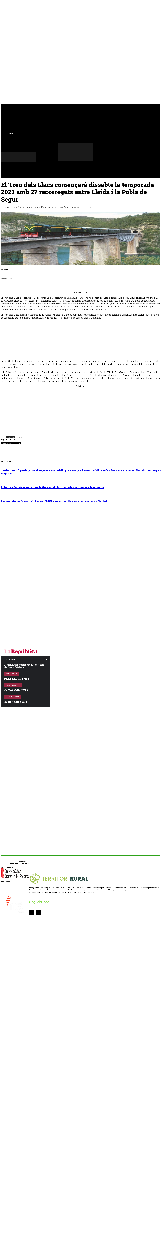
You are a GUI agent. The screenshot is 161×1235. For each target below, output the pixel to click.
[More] (47, 284)
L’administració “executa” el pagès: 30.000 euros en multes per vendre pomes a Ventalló (55, 501)
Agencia (4, 269)
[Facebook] (59, 163)
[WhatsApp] (30, 284)
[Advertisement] (80, 340)
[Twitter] (63, 163)
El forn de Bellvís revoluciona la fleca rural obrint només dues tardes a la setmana (52, 487)
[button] (64, 169)
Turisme (19, 437)
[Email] (39, 284)
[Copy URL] (13, 284)
